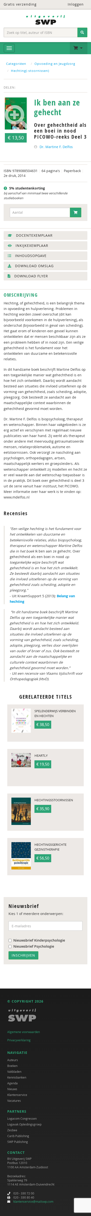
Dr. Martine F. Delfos (56, 146)
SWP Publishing (17, 1142)
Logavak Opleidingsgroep (24, 1124)
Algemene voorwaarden (23, 1032)
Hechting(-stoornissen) (30, 70)
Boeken (12, 1066)
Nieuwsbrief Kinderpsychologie (39, 940)
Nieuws (12, 1089)
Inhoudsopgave (30, 255)
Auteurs (12, 1060)
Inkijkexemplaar (31, 245)
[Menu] (9, 48)
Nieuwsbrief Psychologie (33, 946)
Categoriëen (16, 63)
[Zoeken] (82, 32)
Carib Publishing (18, 1136)
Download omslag (34, 266)
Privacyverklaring (19, 1040)
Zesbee (12, 1130)
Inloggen (75, 4)
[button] (78, 48)
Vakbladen (14, 1071)
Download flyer (30, 276)
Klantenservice (17, 1095)
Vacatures (14, 1101)
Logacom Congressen (22, 1118)
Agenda (12, 1083)
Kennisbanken (16, 1077)
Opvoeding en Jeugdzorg (54, 63)
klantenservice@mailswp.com (33, 1201)
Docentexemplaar (34, 235)
